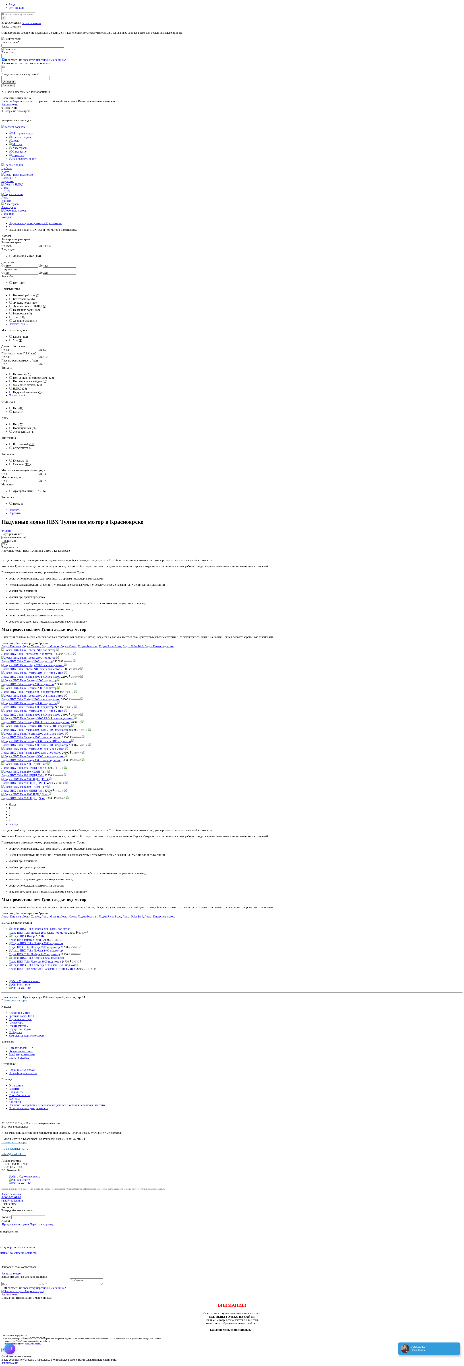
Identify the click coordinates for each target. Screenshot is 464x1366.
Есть (18, 411)
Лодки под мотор (19, 1012)
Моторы (17, 144)
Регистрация (16, 7)
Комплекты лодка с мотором (26, 1035)
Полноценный (24, 428)
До (41, 245)
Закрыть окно (9, 104)
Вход (12, 4)
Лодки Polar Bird (133, 646)
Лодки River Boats (110, 646)
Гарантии (18, 155)
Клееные (20, 460)
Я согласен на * (35, 1287)
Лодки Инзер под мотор (159, 646)
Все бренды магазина (22, 1054)
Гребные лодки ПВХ (21, 1016)
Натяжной (22, 374)
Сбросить (14, 513)
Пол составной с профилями (33, 377)
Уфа (17, 340)
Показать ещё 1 (18, 395)
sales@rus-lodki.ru (13, 1154)
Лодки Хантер (31, 646)
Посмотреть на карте (14, 1000)
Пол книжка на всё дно (30, 381)
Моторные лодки (23, 133)
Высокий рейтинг (26, 295)
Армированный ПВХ (29, 490)
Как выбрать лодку (24, 158)
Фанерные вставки (27, 384)
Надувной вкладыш (27, 392)
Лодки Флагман (87, 646)
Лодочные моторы (20, 1019)
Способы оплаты (19, 1095)
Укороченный (23, 431)
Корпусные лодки (20, 1029)
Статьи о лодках (19, 1057)
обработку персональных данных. (44, 59)
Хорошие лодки (25, 320)
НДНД (20, 388)
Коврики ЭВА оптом (22, 1069)
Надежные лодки (26, 309)
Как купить (16, 1092)
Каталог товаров (14, 126)
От (3, 245)
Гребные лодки (21, 137)
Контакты (15, 1101)
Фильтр (6, 530)
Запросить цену (34, 1291)
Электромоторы (18, 1025)
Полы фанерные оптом (23, 1073)
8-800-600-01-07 (11, 23)
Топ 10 (19, 317)
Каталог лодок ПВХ (21, 1047)
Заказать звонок (31, 23)
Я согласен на (35, 59)
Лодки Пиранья (11, 646)
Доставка (14, 1098)
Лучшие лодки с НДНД (29, 306)
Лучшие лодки (25, 302)
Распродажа (22, 313)
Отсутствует (22, 447)
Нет (18, 282)
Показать (14, 509)
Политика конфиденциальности (28, 1108)
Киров (20, 336)
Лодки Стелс (68, 646)
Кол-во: (6, 1217)
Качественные (24, 299)
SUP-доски (15, 1032)
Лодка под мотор (27, 255)
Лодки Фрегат (50, 646)
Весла (18, 503)
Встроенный (24, 444)
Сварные (22, 464)
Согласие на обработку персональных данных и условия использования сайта (57, 1105)
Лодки (16, 140)
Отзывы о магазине (21, 1051)
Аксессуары (19, 147)
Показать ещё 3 (18, 323)
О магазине (19, 151)
